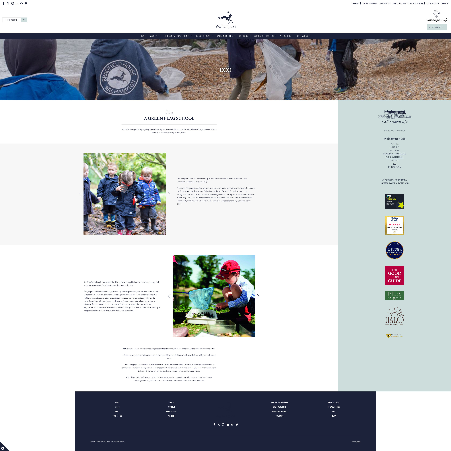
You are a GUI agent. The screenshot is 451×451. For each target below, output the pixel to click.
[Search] (24, 19)
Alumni (445, 3)
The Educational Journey (177, 36)
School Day (395, 147)
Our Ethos (394, 160)
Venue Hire (285, 36)
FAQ (333, 411)
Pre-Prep (171, 416)
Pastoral (395, 144)
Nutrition (394, 150)
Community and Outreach (394, 153)
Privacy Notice (334, 407)
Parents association (395, 157)
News (117, 411)
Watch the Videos (437, 27)
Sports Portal (416, 3)
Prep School (171, 411)
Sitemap (334, 416)
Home (143, 36)
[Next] (169, 194)
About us (154, 36)
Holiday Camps (394, 167)
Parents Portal (433, 3)
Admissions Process (279, 402)
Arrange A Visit (400, 3)
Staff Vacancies (279, 407)
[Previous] (80, 194)
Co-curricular (203, 36)
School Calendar (370, 3)
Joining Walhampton (264, 36)
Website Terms (334, 402)
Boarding (243, 36)
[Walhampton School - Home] (189, 3)
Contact (355, 3)
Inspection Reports (280, 411)
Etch (358, 442)
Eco (394, 163)
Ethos (117, 407)
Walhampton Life (225, 36)
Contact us (302, 36)
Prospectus (385, 3)
